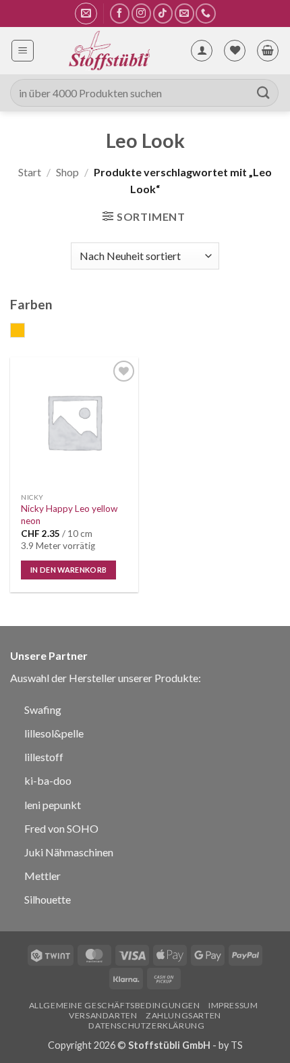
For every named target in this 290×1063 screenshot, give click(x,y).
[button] (86, 13)
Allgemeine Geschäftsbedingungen (114, 1005)
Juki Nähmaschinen (68, 852)
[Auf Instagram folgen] (141, 13)
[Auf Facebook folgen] (119, 13)
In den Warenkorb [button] (68, 569)
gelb (24, 332)
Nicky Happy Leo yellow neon (69, 514)
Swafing (42, 709)
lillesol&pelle (54, 733)
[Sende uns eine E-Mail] (184, 13)
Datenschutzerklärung (146, 1025)
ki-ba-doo (47, 780)
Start (29, 171)
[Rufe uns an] (205, 13)
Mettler (42, 875)
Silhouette (47, 899)
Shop (67, 171)
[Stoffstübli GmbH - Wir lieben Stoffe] (109, 50)
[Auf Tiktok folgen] (163, 13)
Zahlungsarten (183, 1015)
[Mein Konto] (201, 50)
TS (237, 1045)
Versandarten (103, 1015)
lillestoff (43, 756)
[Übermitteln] (263, 93)
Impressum (233, 1005)
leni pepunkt (52, 804)
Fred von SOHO (61, 828)
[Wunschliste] (234, 50)
